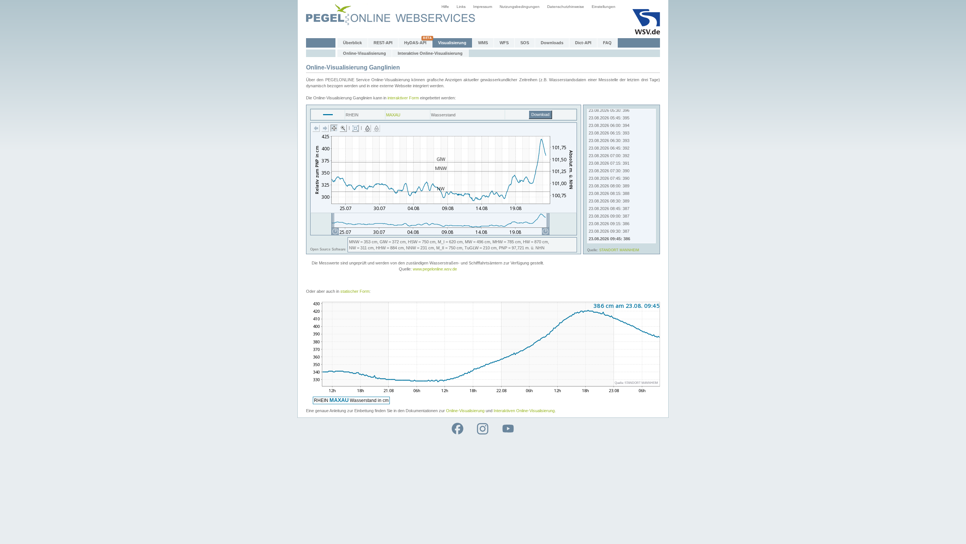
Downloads (552, 42)
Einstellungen (603, 7)
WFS (504, 42)
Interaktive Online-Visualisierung (430, 53)
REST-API (383, 42)
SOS (524, 42)
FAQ (607, 42)
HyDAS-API (415, 42)
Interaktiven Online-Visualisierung (524, 410)
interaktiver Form (403, 98)
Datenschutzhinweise (565, 7)
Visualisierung (452, 42)
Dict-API (583, 42)
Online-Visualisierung (364, 53)
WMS (483, 42)
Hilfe (445, 7)
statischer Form (354, 291)
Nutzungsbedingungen (520, 7)
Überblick (352, 42)
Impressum (482, 7)
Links (461, 7)
